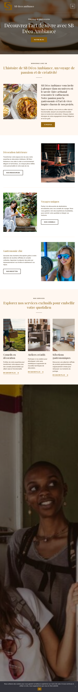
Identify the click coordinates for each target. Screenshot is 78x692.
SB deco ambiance (24, 6)
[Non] (75, 687)
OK (40, 689)
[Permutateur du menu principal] (72, 6)
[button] (48, 124)
